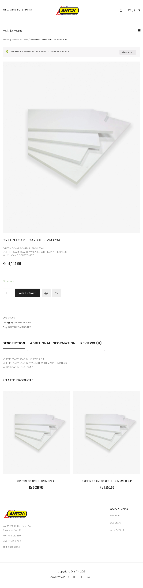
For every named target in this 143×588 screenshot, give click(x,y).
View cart (128, 52)
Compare (46, 293)
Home (6, 39)
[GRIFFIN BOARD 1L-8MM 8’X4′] (36, 453)
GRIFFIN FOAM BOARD (19, 327)
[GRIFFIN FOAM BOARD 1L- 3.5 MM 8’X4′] (107, 453)
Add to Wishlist (56, 293)
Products (115, 515)
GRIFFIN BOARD (20, 39)
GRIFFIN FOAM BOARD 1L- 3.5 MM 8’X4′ (107, 481)
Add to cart (27, 293)
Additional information (53, 343)
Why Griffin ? (117, 530)
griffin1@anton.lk (11, 546)
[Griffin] (68, 10)
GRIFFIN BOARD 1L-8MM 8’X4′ (36, 481)
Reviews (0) (91, 343)
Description (14, 343)
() (133, 10)
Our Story (115, 523)
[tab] (15, 345)
